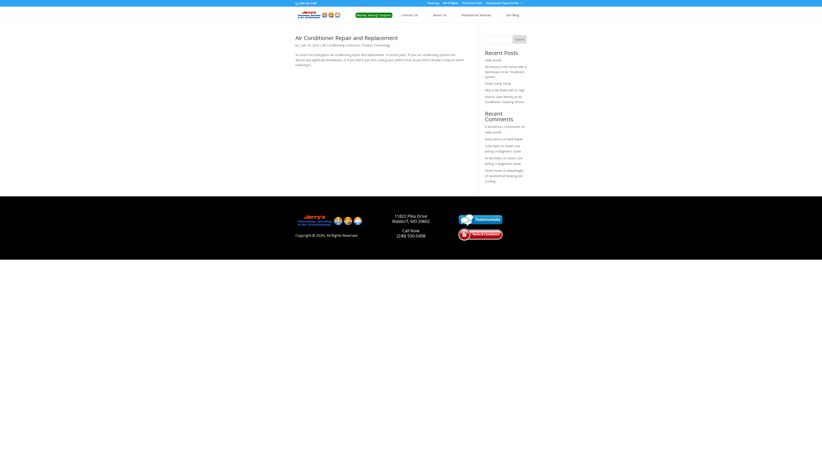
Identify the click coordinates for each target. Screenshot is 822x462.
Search (519, 39)
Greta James (493, 139)
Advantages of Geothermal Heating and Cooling (504, 176)
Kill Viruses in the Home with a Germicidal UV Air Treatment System (506, 72)
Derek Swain (493, 171)
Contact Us (409, 15)
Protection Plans (472, 3)
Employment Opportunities (502, 3)
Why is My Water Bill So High (505, 90)
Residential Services (476, 15)
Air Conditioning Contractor (341, 45)
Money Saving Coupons (374, 15)
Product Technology (376, 45)
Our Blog (512, 15)
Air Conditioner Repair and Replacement (346, 38)
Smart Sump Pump (498, 83)
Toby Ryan (492, 146)
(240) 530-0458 (411, 236)
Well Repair (515, 139)
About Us (440, 15)
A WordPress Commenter (502, 127)
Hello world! (493, 60)
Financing (433, 3)
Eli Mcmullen (493, 158)
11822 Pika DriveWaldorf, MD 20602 (411, 218)
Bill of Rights (450, 3)
